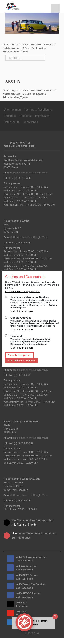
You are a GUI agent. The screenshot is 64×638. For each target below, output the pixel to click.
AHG (5, 44)
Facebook (30, 339)
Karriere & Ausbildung (38, 109)
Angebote (16, 44)
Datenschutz (11, 122)
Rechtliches (30, 122)
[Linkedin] (10, 622)
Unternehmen (12, 109)
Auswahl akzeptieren (19, 355)
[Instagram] (10, 604)
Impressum (42, 115)
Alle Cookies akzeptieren (22, 360)
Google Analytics (34, 321)
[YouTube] (10, 613)
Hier (14, 533)
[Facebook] (10, 558)
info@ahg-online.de (24, 524)
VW (26, 44)
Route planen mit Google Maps (30, 172)
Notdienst (25, 115)
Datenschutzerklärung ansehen (22, 291)
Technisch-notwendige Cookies (33, 302)
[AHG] (12, 6)
